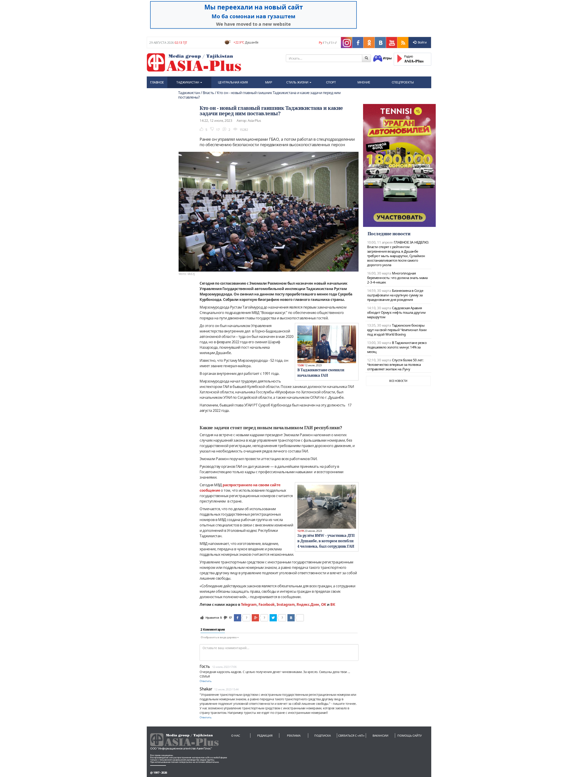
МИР (268, 82)
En (332, 42)
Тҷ (326, 42)
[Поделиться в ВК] (291, 617)
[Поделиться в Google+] (255, 617)
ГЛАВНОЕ (157, 82)
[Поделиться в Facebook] (237, 617)
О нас (235, 735)
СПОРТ (331, 82)
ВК (332, 604)
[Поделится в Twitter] (273, 617)
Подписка (322, 735)
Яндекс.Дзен (307, 604)
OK (323, 604)
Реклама (294, 735)
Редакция (265, 735)
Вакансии (380, 735)
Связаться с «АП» (351, 735)
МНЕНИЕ (363, 82)
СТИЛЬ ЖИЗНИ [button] (297, 82)
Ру (320, 42)
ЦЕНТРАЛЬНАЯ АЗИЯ (233, 82)
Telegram (249, 604)
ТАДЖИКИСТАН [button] (188, 82)
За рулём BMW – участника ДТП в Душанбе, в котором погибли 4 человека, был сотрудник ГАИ (325, 541)
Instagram (286, 604)
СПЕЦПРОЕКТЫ (403, 82)
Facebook (267, 604)
